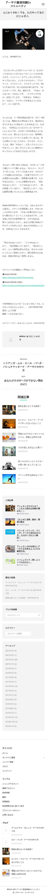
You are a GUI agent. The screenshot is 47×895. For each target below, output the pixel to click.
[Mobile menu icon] (43, 4)
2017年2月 (9, 691)
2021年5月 (9, 651)
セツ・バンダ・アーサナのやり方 (19, 590)
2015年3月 (9, 717)
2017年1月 (9, 695)
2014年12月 (10, 722)
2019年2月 (9, 673)
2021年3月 (9, 655)
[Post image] (9, 410)
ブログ (7, 31)
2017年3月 (9, 686)
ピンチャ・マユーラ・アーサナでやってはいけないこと (30, 421)
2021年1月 (9, 664)
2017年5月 (9, 677)
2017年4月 (9, 682)
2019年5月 (9, 668)
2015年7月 (9, 713)
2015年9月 (9, 704)
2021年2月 (9, 660)
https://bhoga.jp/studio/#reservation (17, 278)
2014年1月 (9, 726)
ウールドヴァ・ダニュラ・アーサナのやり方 (23, 582)
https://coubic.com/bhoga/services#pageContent (23, 285)
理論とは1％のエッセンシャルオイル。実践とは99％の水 (31, 435)
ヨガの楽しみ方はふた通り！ (30, 447)
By (25, 323)
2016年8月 (9, 700)
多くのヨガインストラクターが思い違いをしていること (30, 463)
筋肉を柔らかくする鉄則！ (29, 406)
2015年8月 (9, 708)
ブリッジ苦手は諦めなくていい (30, 477)
